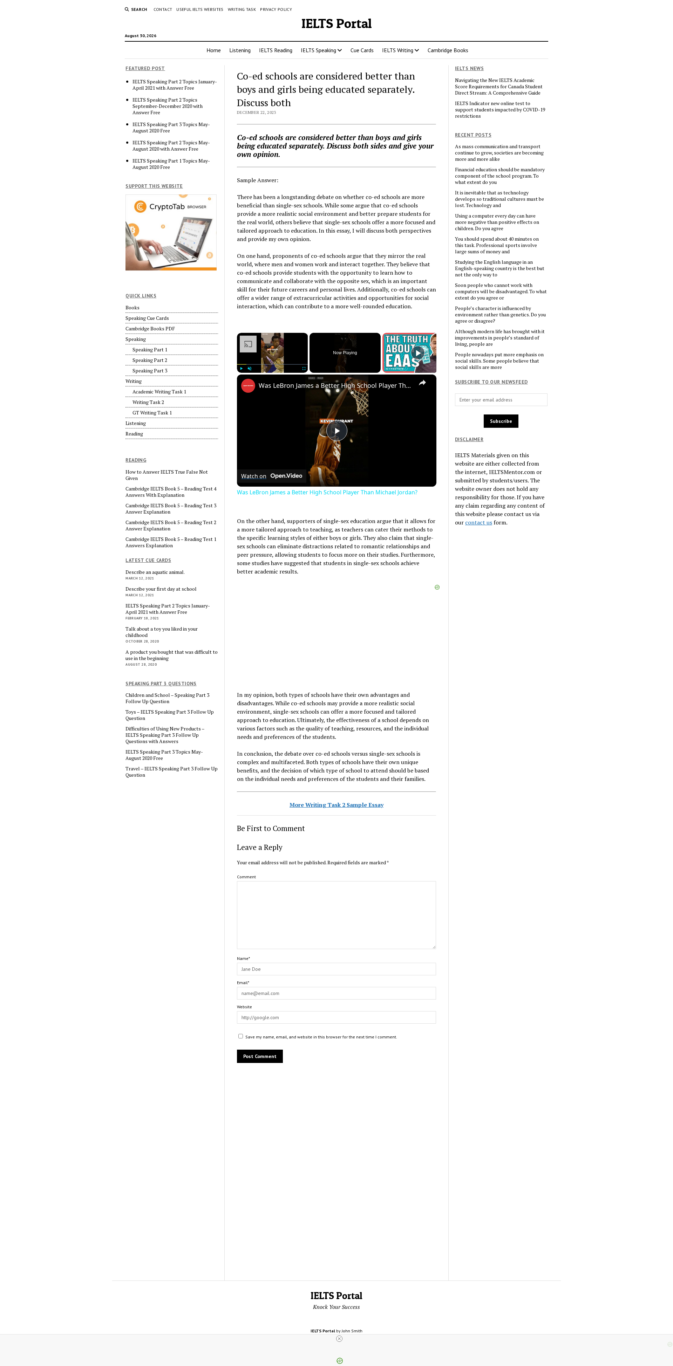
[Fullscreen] (303, 368)
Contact (163, 9)
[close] (339, 1339)
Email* (243, 982)
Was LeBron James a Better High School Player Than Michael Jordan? (336, 385)
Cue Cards (362, 50)
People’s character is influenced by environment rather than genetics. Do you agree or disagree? (500, 314)
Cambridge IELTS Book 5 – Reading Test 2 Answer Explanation (170, 525)
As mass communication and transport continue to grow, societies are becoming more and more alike (499, 152)
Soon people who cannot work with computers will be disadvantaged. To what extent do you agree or (501, 291)
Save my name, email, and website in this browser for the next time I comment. (321, 1036)
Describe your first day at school (161, 589)
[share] (422, 382)
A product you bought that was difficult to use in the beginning (171, 655)
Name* (243, 958)
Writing (133, 381)
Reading (134, 434)
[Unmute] (249, 368)
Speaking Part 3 (149, 371)
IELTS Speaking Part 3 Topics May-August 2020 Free (171, 127)
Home (213, 50)
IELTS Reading (275, 50)
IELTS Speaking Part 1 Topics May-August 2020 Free (171, 164)
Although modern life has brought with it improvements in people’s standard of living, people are (500, 337)
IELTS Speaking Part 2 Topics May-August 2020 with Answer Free (171, 145)
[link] (248, 386)
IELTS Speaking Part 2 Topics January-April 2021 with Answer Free (174, 84)
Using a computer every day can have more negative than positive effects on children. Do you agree (497, 222)
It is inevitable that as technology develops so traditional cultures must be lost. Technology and (499, 199)
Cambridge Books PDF (150, 328)
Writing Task (242, 9)
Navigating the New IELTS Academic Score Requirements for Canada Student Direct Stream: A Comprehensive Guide (499, 86)
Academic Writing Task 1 (159, 392)
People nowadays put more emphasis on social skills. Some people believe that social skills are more (499, 360)
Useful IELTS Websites (200, 9)
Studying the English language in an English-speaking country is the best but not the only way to (499, 268)
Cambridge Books (448, 50)
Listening (240, 50)
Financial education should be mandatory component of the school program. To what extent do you (500, 175)
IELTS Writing (397, 50)
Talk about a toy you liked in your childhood (161, 632)
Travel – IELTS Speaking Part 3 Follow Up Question (171, 772)
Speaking (135, 339)
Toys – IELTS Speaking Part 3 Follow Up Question (169, 715)
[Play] (241, 368)
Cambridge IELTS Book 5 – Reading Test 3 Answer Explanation (170, 508)
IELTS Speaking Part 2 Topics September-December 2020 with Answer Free (167, 106)
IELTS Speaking (318, 50)
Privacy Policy (276, 9)
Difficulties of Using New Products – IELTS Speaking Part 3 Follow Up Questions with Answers (164, 735)
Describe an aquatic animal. (155, 572)
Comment (246, 876)
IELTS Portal (336, 23)
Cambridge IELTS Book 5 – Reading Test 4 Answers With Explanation (170, 492)
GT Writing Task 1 (152, 413)
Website (244, 1006)
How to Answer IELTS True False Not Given (166, 475)
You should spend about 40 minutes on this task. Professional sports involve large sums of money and (497, 245)
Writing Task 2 (148, 402)
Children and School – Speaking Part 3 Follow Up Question (167, 698)
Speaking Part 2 (149, 360)
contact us (478, 522)
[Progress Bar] (272, 364)
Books (132, 307)
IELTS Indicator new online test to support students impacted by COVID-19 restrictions (500, 109)
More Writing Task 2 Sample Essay (336, 805)
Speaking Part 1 (149, 349)
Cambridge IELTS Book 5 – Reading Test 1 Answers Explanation (170, 542)
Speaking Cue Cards (147, 318)
